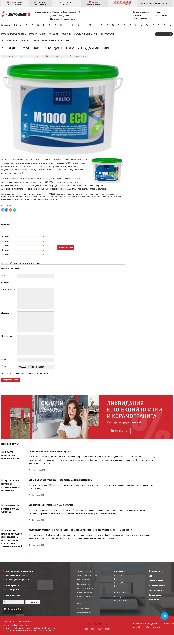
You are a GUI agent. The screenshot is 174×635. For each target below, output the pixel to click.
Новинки (80, 603)
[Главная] (2, 40)
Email (3, 359)
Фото (3, 366)
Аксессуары (107, 34)
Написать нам (13, 595)
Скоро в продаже (84, 608)
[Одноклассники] (10, 210)
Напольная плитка (85, 588)
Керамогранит (37, 34)
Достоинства (7, 313)
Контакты (118, 586)
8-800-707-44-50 (122, 4)
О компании (119, 571)
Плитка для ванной (85, 579)
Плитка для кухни (84, 584)
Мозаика (53, 34)
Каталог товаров (84, 571)
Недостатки (6, 336)
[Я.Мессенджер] (14, 210)
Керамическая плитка (13, 34)
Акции (151, 576)
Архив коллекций (84, 612)
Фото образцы (120, 600)
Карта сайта (154, 600)
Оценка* (5, 282)
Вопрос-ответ (155, 595)
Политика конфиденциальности (16, 625)
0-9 (15, 25)
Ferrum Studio (167, 623)
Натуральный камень (85, 34)
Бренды (5, 24)
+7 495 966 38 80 (122, 2)
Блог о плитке (120, 592)
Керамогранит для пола (87, 575)
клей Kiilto (75, 185)
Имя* (3, 275)
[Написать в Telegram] (165, 616)
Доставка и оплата (157, 585)
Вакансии (118, 579)
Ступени (66, 34)
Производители (156, 571)
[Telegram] (3, 210)
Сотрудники (119, 582)
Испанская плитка (84, 592)
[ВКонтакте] (6, 210)
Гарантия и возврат (157, 590)
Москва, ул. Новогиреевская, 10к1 (67, 12)
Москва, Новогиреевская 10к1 (21, 571)
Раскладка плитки (122, 597)
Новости (118, 575)
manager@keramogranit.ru (63, 19)
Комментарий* (8, 289)
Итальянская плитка (85, 596)
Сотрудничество (156, 580)
